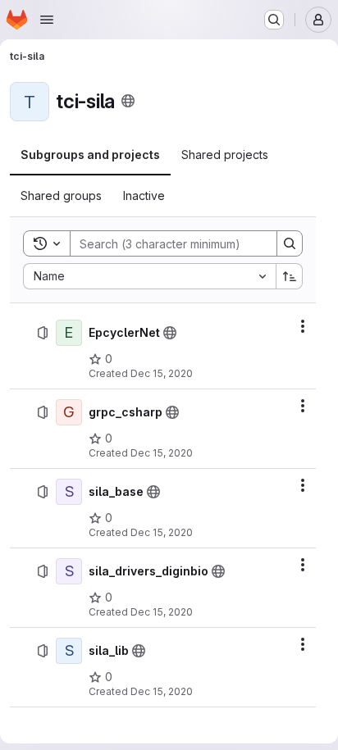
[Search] (289, 243)
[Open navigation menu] (47, 20)
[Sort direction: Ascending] (289, 276)
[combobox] (149, 276)
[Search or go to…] (274, 20)
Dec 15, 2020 (161, 373)
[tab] (90, 154)
